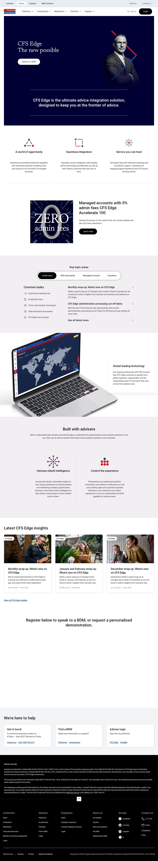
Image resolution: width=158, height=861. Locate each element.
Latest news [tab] (47, 275)
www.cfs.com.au (72, 793)
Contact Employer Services (71, 827)
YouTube (126, 825)
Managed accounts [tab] (91, 275)
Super (5, 818)
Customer (9, 3)
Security (20, 854)
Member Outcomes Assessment (15, 836)
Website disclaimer (46, 854)
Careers (96, 822)
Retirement (7, 827)
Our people (97, 818)
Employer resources (68, 822)
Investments (43, 822)
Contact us (147, 3)
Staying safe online (100, 836)
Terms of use (8, 854)
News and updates (100, 827)
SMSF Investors (47, 3)
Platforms (42, 818)
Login (5, 841)
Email (147, 825)
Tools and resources (10, 831)
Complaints (145, 831)
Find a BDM (43, 831)
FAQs (143, 835)
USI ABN (96, 831)
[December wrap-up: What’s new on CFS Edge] (130, 564)
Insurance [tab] (112, 275)
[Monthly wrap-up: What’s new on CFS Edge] (27, 564)
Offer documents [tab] (67, 275)
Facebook (126, 819)
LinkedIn (126, 832)
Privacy (31, 854)
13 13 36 (149, 819)
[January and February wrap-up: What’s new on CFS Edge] (79, 564)
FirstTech (42, 827)
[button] (145, 11)
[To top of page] (79, 799)
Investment (7, 822)
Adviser (21, 3)
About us (132, 3)
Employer (32, 3)
